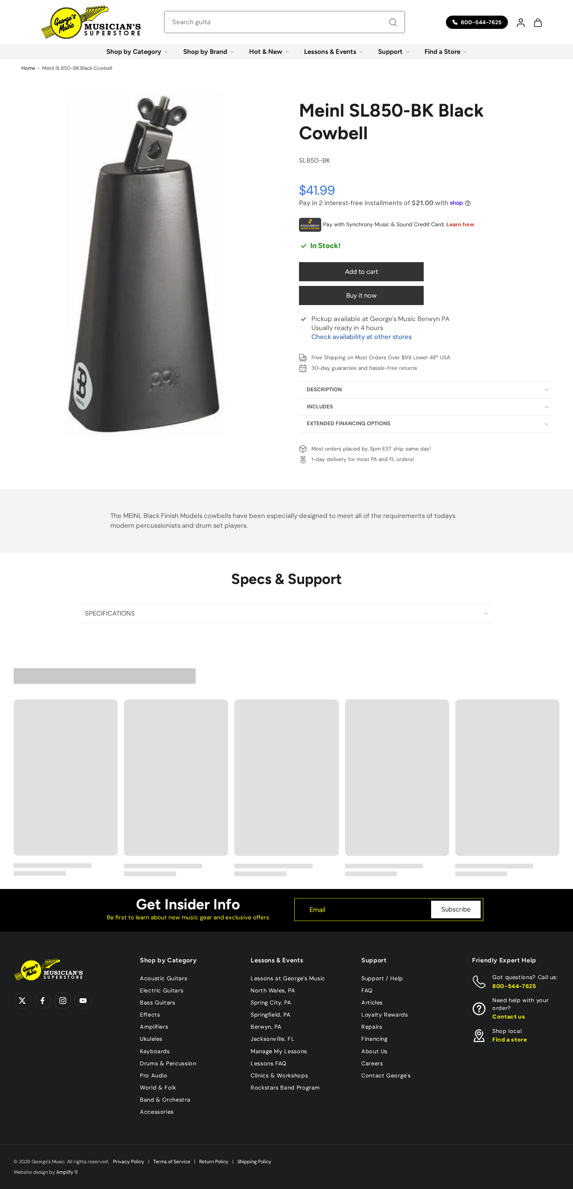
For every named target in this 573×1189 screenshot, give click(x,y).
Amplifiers (154, 1026)
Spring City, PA (271, 1002)
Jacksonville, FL (272, 1038)
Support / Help (382, 978)
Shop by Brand (205, 51)
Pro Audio (154, 1075)
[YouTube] (83, 1000)
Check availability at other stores (361, 336)
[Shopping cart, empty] (537, 22)
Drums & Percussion (168, 1063)
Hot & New (265, 51)
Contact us (508, 1016)
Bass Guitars (157, 1002)
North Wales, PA (273, 990)
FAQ (367, 990)
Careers (372, 1063)
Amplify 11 (67, 1172)
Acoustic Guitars (163, 978)
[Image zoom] (144, 264)
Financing (374, 1038)
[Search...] (392, 22)
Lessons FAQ (268, 1063)
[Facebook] (42, 1000)
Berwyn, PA (266, 1026)
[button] (520, 22)
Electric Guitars (161, 990)
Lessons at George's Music (288, 978)
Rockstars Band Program (285, 1087)
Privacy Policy (128, 1162)
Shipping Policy (254, 1162)
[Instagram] (62, 1000)
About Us (374, 1051)
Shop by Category (133, 51)
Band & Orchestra (165, 1099)
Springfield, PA (271, 1014)
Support (390, 51)
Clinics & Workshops (279, 1075)
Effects (150, 1014)
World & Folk (158, 1087)
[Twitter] (22, 1000)
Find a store (509, 1039)
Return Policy (213, 1162)
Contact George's (385, 1075)
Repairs (371, 1026)
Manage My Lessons (279, 1051)
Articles (372, 1002)
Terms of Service (171, 1162)
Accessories (157, 1111)
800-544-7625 (514, 986)
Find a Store (442, 51)
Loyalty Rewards (384, 1014)
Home (28, 68)
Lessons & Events (330, 51)
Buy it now (361, 295)
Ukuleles (151, 1038)
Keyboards (155, 1051)
